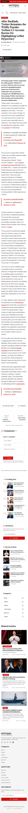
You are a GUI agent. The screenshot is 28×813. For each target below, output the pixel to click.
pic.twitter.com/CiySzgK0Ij (12, 389)
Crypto (3, 762)
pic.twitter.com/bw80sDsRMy (13, 199)
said (8, 276)
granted (6, 128)
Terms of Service (5, 780)
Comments (23, 405)
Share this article (9, 405)
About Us (3, 770)
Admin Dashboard (5, 782)
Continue (9, 458)
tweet (10, 227)
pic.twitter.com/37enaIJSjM (12, 140)
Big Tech (7, 12)
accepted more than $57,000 (11, 165)
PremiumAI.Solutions (16, 808)
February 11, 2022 (9, 205)
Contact (3, 772)
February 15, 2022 (9, 394)
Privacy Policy (4, 777)
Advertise (3, 775)
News (2, 750)
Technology (4, 757)
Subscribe (15, 538)
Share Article (7, 49)
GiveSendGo (20, 384)
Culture (3, 755)
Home (2, 12)
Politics (3, 752)
